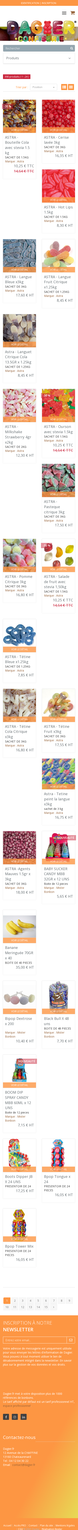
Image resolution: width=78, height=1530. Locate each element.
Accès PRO (20, 1525)
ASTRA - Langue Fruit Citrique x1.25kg (57, 281)
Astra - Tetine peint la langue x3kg (57, 798)
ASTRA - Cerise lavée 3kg (56, 140)
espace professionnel (17, 1406)
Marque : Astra (14, 161)
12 (22, 1307)
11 (14, 1307)
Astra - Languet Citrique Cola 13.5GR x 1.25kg (18, 356)
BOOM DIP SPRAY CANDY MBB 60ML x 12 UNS (18, 1100)
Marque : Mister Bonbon (54, 890)
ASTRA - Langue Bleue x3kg (18, 279)
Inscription (49, 3)
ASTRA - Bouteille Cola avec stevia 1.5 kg (17, 145)
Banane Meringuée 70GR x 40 (19, 952)
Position (38, 87)
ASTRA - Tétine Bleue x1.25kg (17, 659)
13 (30, 1307)
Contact (33, 1525)
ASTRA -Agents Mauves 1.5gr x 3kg (17, 873)
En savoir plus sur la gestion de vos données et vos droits (37, 1362)
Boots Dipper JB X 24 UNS (19, 1179)
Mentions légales (65, 1525)
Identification (30, 3)
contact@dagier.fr (23, 1465)
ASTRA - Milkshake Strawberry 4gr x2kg (18, 434)
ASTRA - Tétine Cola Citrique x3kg (17, 731)
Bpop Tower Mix (19, 1246)
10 (7, 1307)
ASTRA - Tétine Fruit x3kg (56, 729)
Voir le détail (19, 130)
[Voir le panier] (72, 13)
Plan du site (47, 1525)
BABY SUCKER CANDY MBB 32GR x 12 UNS (56, 873)
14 (38, 1307)
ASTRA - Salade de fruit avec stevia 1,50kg (56, 581)
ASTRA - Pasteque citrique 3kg (54, 506)
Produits (12, 58)
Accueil (7, 1525)
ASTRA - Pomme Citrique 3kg (18, 579)
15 (46, 1307)
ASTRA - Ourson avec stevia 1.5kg (58, 429)
